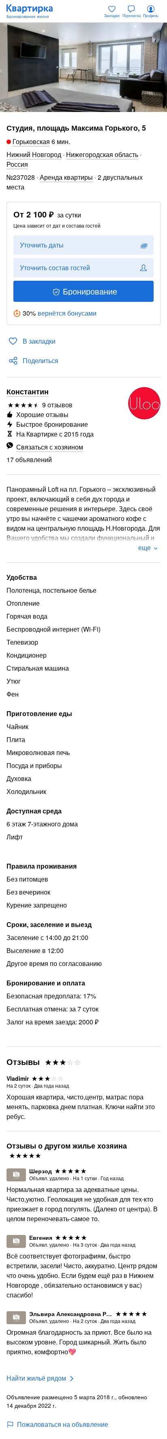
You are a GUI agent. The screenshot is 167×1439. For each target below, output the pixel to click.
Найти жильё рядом (36, 1378)
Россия (17, 164)
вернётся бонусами (67, 313)
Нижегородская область (102, 154)
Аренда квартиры (66, 177)
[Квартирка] (33, 11)
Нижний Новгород (33, 154)
